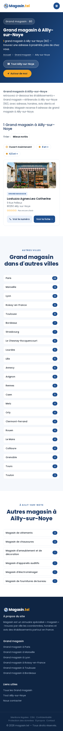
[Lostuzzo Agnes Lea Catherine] (31, 175)
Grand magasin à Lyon (16, 657)
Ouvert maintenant (20, 147)
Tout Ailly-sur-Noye (22, 64)
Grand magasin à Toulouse (19, 667)
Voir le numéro (21, 219)
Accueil (7, 54)
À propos (40, 720)
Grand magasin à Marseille (19, 652)
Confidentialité (44, 717)
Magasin (19, 5)
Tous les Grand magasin (17, 690)
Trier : (7, 136)
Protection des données (21, 720)
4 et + (45, 147)
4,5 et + (13, 153)
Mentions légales (20, 717)
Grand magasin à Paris (16, 647)
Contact (50, 720)
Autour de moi (18, 73)
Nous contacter (12, 700)
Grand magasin (23, 54)
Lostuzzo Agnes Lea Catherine (29, 199)
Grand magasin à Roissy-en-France (24, 662)
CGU (32, 717)
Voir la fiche (43, 219)
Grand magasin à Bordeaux (19, 673)
